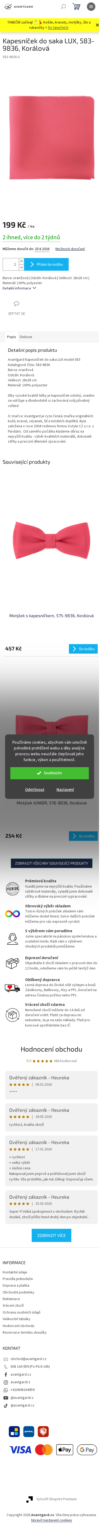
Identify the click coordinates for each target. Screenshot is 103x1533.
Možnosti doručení (70, 249)
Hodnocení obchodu (51, 1049)
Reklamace (11, 1299)
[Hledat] (63, 6)
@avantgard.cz (22, 1405)
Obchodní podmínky (18, 1292)
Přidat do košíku (50, 264)
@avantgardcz (22, 1397)
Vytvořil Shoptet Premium (56, 1499)
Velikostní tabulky (16, 1319)
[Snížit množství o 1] (21, 267)
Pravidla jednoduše (18, 1279)
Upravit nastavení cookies (51, 1520)
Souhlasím (53, 773)
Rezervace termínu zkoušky (25, 1332)
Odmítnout (34, 790)
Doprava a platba (16, 1285)
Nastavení (65, 790)
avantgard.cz (21, 1374)
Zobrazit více (51, 1235)
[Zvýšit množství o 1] (21, 261)
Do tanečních (58, 27)
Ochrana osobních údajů (21, 1312)
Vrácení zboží (13, 1305)
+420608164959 (23, 1390)
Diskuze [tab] (26, 337)
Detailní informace (17, 288)
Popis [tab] (11, 337)
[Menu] (91, 6)
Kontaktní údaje (15, 1272)
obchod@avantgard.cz (28, 1359)
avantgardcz (20, 1382)
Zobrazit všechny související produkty (51, 863)
